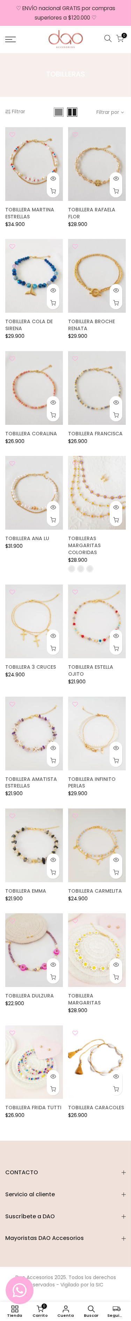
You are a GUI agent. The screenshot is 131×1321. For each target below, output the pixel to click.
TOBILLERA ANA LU (27, 538)
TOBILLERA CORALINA (31, 433)
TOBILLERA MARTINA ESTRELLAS (29, 213)
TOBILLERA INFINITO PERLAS (92, 783)
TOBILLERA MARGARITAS (84, 999)
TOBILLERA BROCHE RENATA (91, 325)
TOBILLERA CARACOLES (96, 1107)
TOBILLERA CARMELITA (95, 890)
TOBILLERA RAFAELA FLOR (91, 213)
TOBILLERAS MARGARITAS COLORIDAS (84, 545)
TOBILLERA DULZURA (29, 995)
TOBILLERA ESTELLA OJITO (90, 670)
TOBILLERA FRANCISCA (95, 433)
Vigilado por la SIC (81, 1284)
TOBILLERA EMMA (25, 890)
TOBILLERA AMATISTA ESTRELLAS (31, 783)
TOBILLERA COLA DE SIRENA (29, 325)
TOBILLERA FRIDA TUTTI (33, 1107)
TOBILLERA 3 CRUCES (30, 666)
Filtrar (18, 111)
